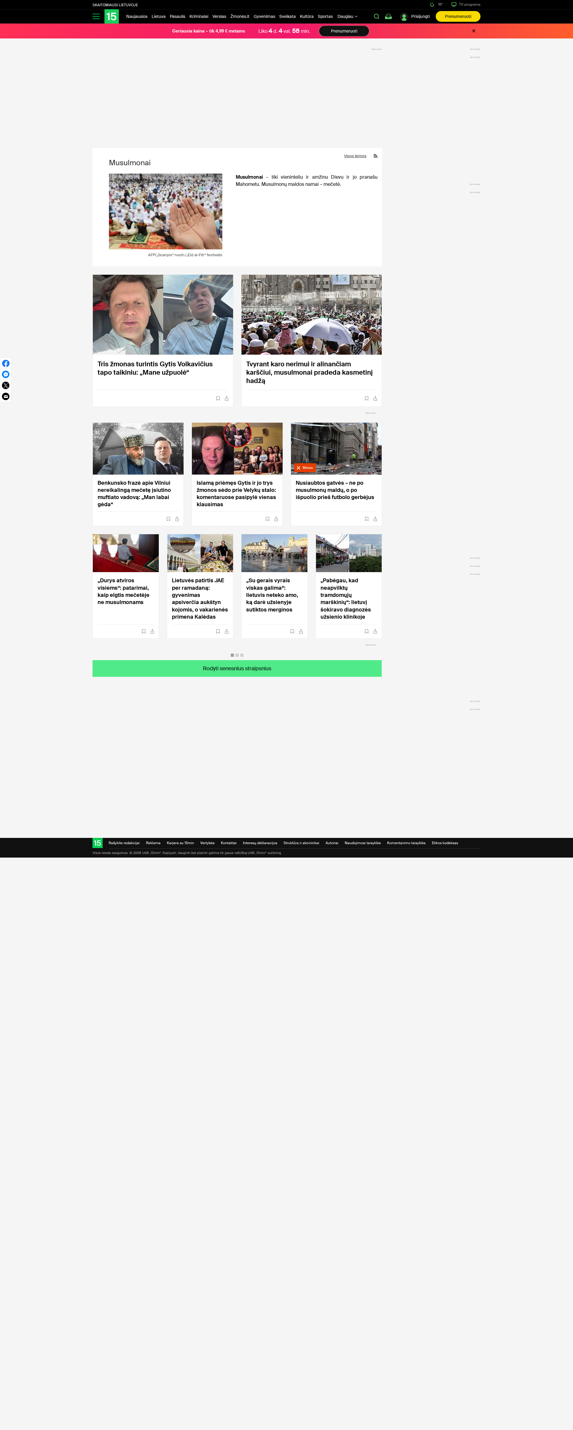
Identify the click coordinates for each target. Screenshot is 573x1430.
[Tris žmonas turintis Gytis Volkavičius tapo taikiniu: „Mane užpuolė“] (163, 315)
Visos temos (355, 155)
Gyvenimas (264, 16)
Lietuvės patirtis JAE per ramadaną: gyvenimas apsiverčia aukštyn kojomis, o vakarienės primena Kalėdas (200, 598)
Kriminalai (199, 16)
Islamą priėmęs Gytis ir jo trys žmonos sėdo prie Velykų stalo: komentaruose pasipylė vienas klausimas (236, 493)
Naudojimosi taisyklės (363, 843)
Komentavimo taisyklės (406, 843)
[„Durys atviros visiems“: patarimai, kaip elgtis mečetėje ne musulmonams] (126, 553)
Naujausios (136, 16)
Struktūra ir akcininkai (301, 843)
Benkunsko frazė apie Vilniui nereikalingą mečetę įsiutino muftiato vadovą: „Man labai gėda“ (134, 493)
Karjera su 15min (180, 843)
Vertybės (207, 843)
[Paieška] (376, 16)
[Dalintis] (226, 398)
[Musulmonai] (165, 211)
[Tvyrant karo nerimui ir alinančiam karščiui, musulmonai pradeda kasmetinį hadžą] (311, 315)
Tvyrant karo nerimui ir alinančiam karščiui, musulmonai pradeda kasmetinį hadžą (309, 372)
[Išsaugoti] (218, 398)
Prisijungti (420, 16)
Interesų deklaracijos (260, 843)
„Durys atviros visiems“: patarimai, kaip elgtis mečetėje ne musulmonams (124, 591)
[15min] (111, 16)
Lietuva (159, 16)
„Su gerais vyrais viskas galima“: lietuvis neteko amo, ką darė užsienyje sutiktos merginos (272, 595)
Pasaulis (177, 16)
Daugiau (346, 16)
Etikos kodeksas (445, 843)
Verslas (219, 16)
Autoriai (332, 843)
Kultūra (307, 16)
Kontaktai (229, 843)
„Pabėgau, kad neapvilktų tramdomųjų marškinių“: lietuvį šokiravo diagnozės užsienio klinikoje (346, 598)
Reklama (153, 843)
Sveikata (287, 16)
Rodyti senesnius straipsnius (237, 668)
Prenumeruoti (458, 16)
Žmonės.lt (239, 16)
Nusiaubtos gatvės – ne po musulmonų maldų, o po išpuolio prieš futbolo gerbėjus (335, 490)
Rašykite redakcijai (124, 843)
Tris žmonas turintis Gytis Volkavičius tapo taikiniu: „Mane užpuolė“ (155, 368)
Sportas (325, 16)
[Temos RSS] (374, 156)
